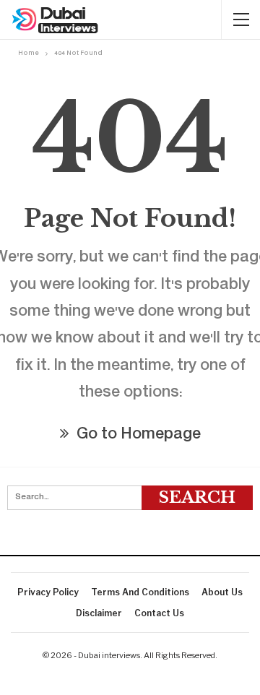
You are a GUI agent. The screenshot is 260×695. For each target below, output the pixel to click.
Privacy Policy (48, 592)
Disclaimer (99, 613)
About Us (222, 592)
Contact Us (159, 613)
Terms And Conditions (140, 592)
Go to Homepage (137, 435)
